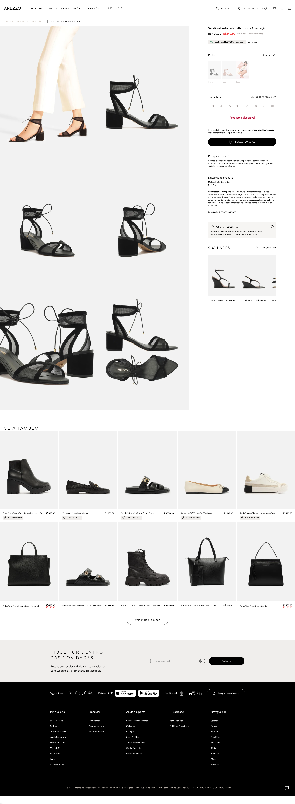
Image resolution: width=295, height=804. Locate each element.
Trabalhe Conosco (58, 731)
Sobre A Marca (56, 720)
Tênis (213, 748)
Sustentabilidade (57, 742)
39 (263, 105)
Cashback (54, 726)
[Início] (12, 8)
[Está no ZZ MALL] (196, 693)
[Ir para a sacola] (289, 8)
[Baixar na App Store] (125, 693)
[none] (201, 661)
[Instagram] (71, 693)
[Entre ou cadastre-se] (282, 8)
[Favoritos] (274, 8)
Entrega (130, 731)
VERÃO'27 (77, 8)
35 (229, 105)
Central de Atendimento (137, 720)
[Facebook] (77, 693)
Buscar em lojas (245, 142)
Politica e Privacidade (179, 726)
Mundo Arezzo (57, 764)
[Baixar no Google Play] (148, 693)
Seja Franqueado (96, 731)
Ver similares (269, 247)
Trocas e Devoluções (135, 742)
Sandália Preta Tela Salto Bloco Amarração (81, 21)
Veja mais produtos (147, 619)
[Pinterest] (90, 693)
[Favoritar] (274, 28)
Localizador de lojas (135, 753)
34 (220, 105)
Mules (213, 759)
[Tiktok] (84, 693)
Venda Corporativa (58, 737)
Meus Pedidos (132, 737)
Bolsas (65, 8)
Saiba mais (252, 42)
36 (238, 105)
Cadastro (130, 726)
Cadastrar (227, 661)
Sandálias (39, 21)
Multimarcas (94, 720)
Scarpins (215, 731)
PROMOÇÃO (92, 8)
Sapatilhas (215, 737)
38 (255, 105)
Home (9, 21)
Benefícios (55, 753)
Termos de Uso (176, 720)
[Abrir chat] (287, 788)
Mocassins (215, 742)
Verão (52, 759)
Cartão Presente (133, 748)
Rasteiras (215, 764)
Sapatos (52, 8)
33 (212, 105)
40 (272, 105)
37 (246, 105)
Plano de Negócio (96, 726)
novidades (37, 8)
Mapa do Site (56, 748)
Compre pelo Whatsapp (228, 693)
